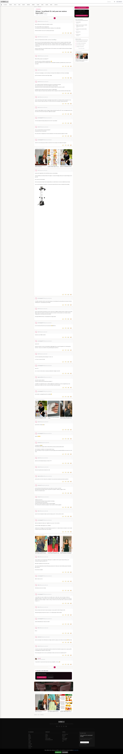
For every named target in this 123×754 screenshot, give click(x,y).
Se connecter (51, 677)
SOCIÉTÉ (47, 4)
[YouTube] (66, 726)
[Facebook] (57, 726)
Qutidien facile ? (78, 34)
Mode (29, 734)
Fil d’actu (46, 735)
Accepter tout (58, 752)
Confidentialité (64, 739)
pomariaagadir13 (41, 117)
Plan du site (64, 735)
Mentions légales (64, 738)
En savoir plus (76, 750)
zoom (39, 36)
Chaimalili (39, 658)
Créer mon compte (42, 677)
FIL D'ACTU (5, 4)
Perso (29, 739)
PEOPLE (15, 4)
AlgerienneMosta (41, 377)
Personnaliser (65, 752)
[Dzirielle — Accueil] (61, 722)
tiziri (38, 70)
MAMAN (33, 4)
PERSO (51, 4)
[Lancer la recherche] (114, 1)
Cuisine (29, 742)
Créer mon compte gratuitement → (81, 15)
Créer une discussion (82, 7)
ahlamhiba (39, 636)
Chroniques (30, 743)
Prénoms (29, 745)
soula (39, 457)
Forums (36, 6)
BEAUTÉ (23, 4)
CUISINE (38, 4)
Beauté (29, 735)
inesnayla (39, 442)
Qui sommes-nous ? (65, 734)
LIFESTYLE (56, 4)
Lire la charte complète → (82, 48)
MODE (19, 4)
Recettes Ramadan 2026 (49, 739)
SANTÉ (42, 4)
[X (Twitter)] (59, 726)
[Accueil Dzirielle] (5, 1)
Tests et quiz (30, 746)
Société (29, 738)
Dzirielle (36, 714)
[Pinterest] (64, 726)
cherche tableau (78, 22)
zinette (39, 21)
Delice (39, 510)
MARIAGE (28, 4)
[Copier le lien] (71, 21)
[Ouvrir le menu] (1, 5)
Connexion (120, 1)
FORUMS (10, 4)
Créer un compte (47, 738)
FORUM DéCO (39, 6)
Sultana (39, 496)
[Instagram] (61, 726)
